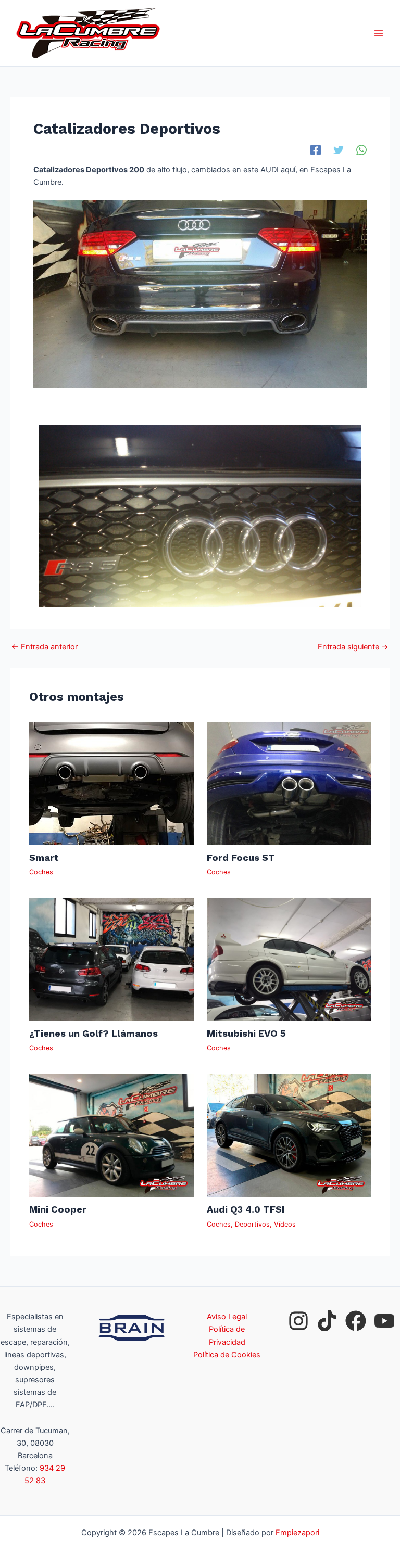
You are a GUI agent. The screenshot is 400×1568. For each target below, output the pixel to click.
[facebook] (355, 1320)
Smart (44, 857)
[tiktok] (327, 1320)
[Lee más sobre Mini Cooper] (111, 1135)
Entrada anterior (44, 647)
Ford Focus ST (241, 857)
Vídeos (285, 1224)
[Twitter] (338, 150)
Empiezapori (297, 1532)
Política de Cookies (226, 1354)
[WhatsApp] (361, 150)
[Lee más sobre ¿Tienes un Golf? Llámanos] (111, 959)
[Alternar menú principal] (379, 33)
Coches (41, 872)
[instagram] (298, 1320)
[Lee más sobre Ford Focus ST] (289, 783)
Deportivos (252, 1224)
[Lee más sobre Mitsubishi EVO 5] (289, 959)
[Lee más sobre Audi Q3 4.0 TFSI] (289, 1135)
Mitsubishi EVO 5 (246, 1033)
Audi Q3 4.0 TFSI (245, 1209)
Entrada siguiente (353, 647)
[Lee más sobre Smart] (111, 783)
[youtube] (384, 1320)
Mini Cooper (57, 1209)
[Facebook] (315, 150)
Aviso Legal (227, 1316)
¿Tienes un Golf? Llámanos (93, 1033)
